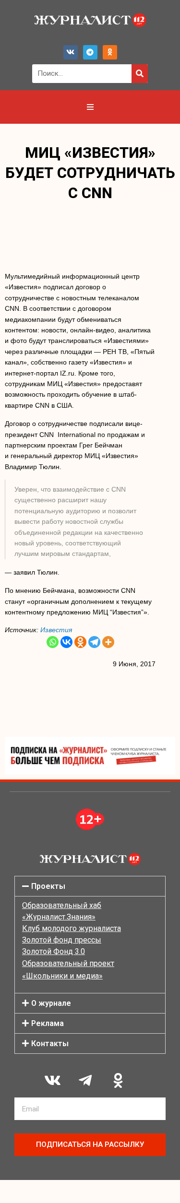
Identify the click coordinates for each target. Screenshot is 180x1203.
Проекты (48, 886)
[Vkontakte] (66, 642)
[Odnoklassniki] (110, 52)
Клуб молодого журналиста (71, 928)
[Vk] (70, 52)
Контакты (50, 1043)
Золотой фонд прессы (61, 939)
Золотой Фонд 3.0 (53, 951)
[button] (90, 886)
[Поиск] (140, 73)
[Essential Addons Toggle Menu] (90, 107)
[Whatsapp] (53, 642)
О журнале (51, 1003)
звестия (58, 630)
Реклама (47, 1023)
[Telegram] (90, 52)
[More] (108, 642)
